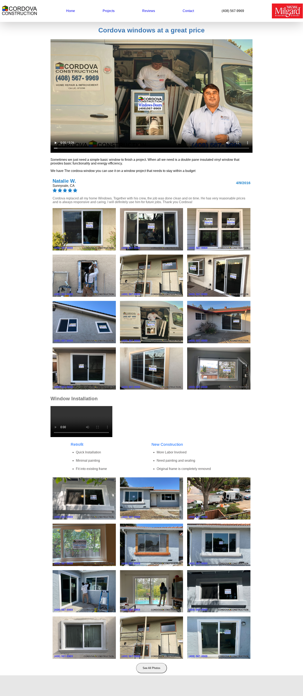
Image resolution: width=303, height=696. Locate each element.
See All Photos (151, 668)
